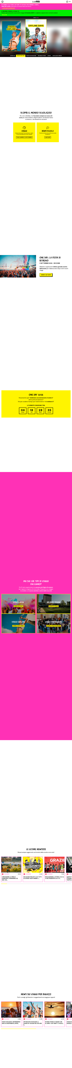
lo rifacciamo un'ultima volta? (8, 8)
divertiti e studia (53, 573)
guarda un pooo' (18, 573)
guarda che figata (46, 241)
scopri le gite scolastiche (53, 592)
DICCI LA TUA (4, 14)
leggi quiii (47, 104)
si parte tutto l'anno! (18, 592)
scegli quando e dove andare (24, 104)
